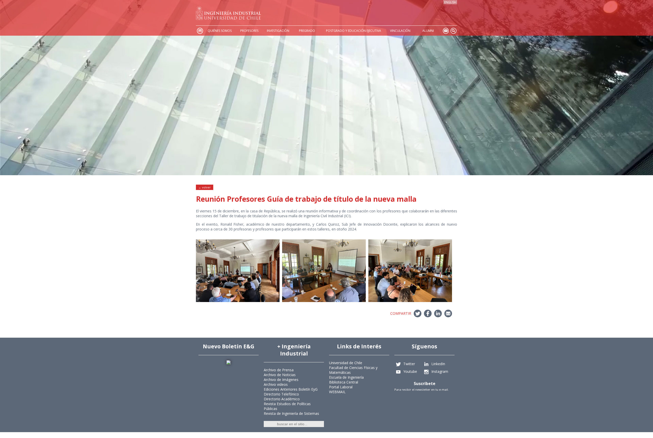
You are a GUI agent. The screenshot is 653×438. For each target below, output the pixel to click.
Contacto (445, 31)
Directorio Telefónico (281, 394)
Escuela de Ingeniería (346, 377)
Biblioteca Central (343, 382)
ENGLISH (450, 2)
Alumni (428, 31)
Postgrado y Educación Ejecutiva (353, 31)
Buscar (453, 31)
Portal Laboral (341, 387)
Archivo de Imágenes (281, 379)
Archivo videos (276, 384)
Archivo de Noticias (280, 374)
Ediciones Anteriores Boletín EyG (291, 389)
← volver (204, 187)
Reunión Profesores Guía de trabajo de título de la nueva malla (306, 199)
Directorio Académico (282, 398)
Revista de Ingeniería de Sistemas (291, 413)
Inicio (200, 31)
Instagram (439, 371)
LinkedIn (438, 363)
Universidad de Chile (345, 362)
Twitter (409, 363)
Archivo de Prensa (279, 369)
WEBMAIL (337, 391)
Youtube (410, 371)
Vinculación (400, 31)
